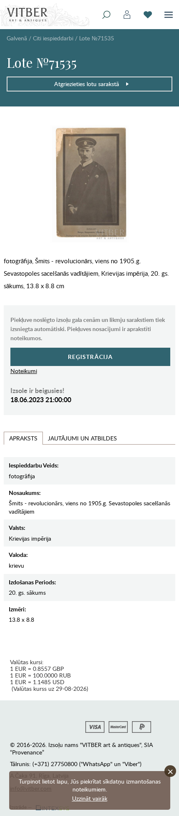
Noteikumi (23, 371)
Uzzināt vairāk (89, 798)
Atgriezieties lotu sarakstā (86, 84)
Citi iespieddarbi (53, 38)
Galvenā (17, 38)
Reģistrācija (90, 357)
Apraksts (23, 438)
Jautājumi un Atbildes (82, 438)
